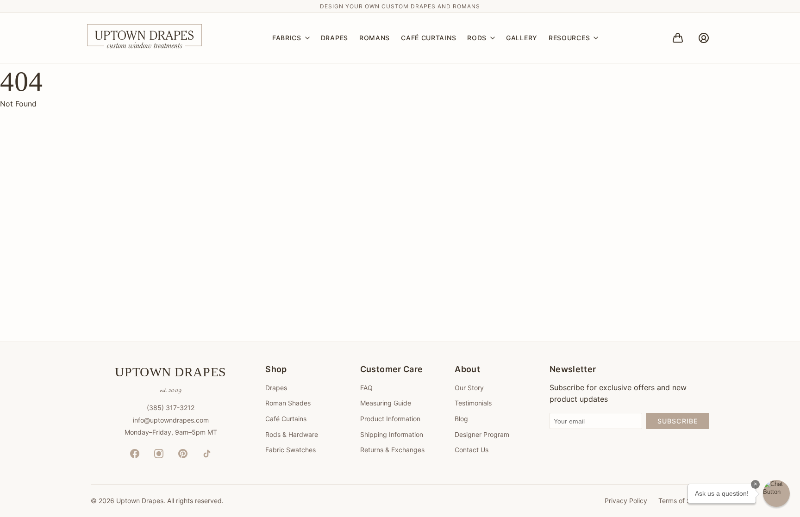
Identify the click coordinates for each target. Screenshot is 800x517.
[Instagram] (158, 453)
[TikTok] (207, 453)
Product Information (390, 419)
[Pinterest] (183, 453)
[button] (776, 493)
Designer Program (482, 434)
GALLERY (522, 38)
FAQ (366, 388)
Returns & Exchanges (392, 450)
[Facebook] (134, 453)
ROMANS (374, 38)
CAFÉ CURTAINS (428, 38)
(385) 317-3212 (170, 407)
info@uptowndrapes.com (171, 420)
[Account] (703, 38)
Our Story (469, 388)
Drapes (276, 388)
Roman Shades (288, 403)
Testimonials (473, 403)
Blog (461, 419)
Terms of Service (683, 501)
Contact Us (471, 450)
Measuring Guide (385, 403)
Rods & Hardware (291, 434)
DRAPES (334, 38)
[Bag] (678, 38)
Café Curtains (285, 419)
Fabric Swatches (290, 450)
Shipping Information (391, 434)
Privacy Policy (626, 501)
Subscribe (677, 421)
